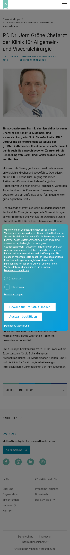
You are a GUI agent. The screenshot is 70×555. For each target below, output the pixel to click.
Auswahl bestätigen (23, 316)
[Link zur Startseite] (17, 4)
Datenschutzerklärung (16, 270)
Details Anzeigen (13, 294)
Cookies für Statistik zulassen (29, 307)
